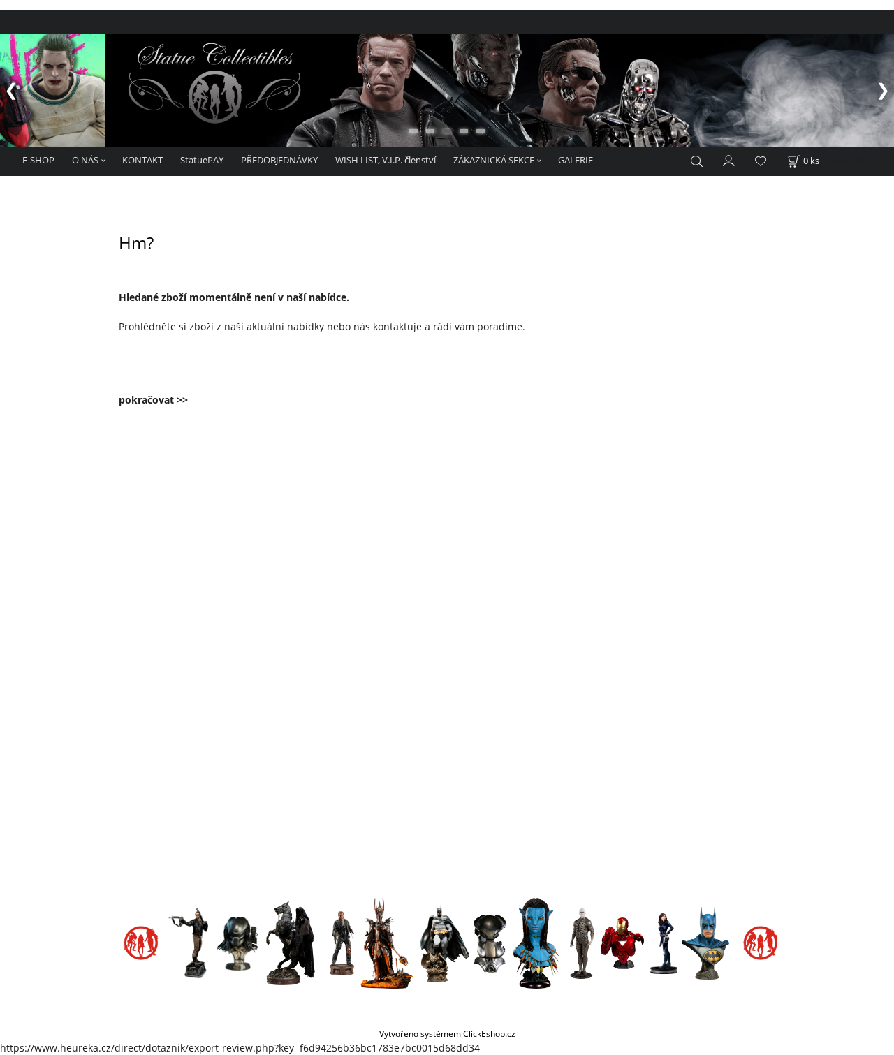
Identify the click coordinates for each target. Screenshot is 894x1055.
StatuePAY (202, 160)
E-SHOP (38, 160)
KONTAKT (142, 160)
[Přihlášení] (729, 159)
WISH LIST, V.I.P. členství (385, 160)
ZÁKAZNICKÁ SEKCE (493, 160)
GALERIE (575, 160)
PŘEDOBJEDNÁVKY (279, 160)
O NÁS (85, 160)
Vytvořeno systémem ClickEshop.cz (447, 1033)
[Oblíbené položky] (761, 161)
